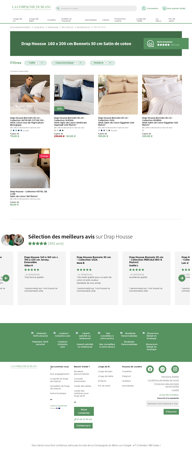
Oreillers (126, 381)
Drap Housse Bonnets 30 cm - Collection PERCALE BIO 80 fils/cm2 (146, 260)
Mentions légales (170, 376)
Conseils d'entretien (80, 380)
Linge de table (105, 376)
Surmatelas (128, 385)
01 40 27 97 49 (84, 419)
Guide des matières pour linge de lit (81, 393)
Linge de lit (104, 366)
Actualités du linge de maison (60, 387)
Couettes (127, 371)
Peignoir (126, 376)
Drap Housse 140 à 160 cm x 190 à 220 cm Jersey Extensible (41, 260)
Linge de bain (105, 371)
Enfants (102, 381)
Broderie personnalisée (81, 372)
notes (154, 445)
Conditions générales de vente (163, 380)
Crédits (175, 390)
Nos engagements (59, 374)
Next (181, 278)
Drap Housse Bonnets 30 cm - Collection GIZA (94, 258)
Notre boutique (58, 393)
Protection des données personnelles (166, 385)
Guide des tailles (82, 386)
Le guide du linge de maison (59, 380)
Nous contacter (84, 411)
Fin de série (104, 385)
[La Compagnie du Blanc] (31, 8)
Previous (5, 278)
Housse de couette (132, 366)
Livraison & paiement (58, 407)
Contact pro (83, 425)
